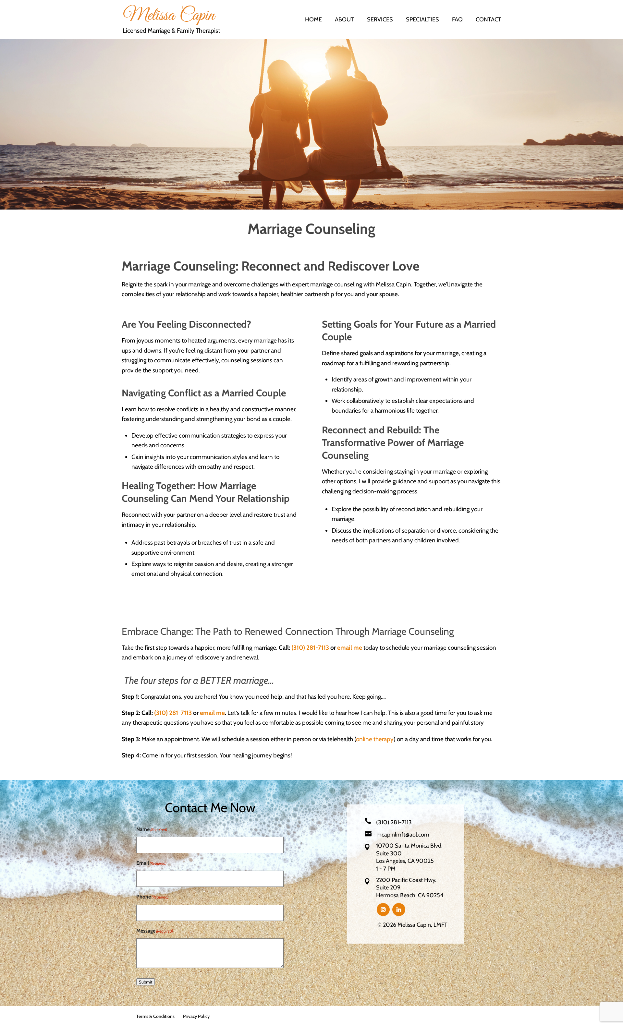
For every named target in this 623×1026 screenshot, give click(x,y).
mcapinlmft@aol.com (402, 834)
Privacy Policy (196, 1016)
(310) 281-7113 (310, 647)
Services (380, 20)
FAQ (457, 20)
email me (349, 647)
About (344, 20)
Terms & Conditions (155, 1016)
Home (313, 20)
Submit (145, 981)
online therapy (375, 739)
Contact (488, 20)
